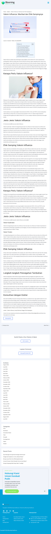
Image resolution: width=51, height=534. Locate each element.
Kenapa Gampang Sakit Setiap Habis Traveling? (13, 463)
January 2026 (6, 380)
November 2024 (6, 410)
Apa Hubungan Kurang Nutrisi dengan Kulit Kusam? (14, 454)
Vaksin (13, 40)
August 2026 (6, 364)
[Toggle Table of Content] (31, 44)
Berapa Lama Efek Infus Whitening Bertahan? (13, 459)
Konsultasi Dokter (7, 432)
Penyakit (5, 437)
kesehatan (5, 430)
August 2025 (6, 390)
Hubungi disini (8, 318)
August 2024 (6, 416)
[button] (48, 2)
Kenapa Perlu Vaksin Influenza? (24, 46)
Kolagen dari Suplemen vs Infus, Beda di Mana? (13, 456)
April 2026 (5, 373)
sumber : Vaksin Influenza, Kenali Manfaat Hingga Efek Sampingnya (17, 310)
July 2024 (5, 419)
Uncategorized (6, 439)
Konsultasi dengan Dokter (23, 56)
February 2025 (6, 403)
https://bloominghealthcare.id (35, 313)
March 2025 (5, 401)
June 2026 (5, 369)
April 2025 (5, 399)
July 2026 (5, 367)
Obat (4, 434)
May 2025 (5, 397)
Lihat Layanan (26, 341)
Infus (4, 428)
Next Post (47, 325)
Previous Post (5, 325)
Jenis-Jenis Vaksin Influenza (23, 47)
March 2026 (5, 375)
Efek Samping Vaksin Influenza (23, 49)
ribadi (30, 307)
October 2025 (6, 386)
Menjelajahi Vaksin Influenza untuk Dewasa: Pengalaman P (16, 307)
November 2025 (6, 384)
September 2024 (6, 414)
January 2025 (6, 406)
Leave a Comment (7, 40)
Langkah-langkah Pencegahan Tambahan (25, 54)
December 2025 (6, 382)
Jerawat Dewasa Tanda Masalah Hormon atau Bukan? (15, 461)
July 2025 (5, 393)
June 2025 (5, 395)
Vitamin (5, 443)
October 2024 (6, 412)
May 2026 (5, 371)
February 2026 (6, 377)
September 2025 (6, 388)
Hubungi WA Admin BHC (25, 353)
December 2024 (6, 408)
